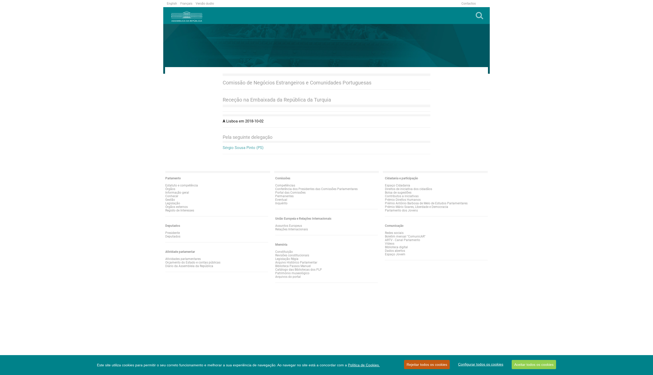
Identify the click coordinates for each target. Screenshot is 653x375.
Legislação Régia (286, 259)
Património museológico (292, 273)
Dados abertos (395, 251)
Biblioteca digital (396, 247)
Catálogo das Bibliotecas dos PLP (298, 269)
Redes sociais (394, 233)
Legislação (172, 203)
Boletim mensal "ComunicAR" (405, 236)
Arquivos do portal (288, 277)
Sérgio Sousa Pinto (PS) (243, 147)
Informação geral (177, 192)
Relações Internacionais (291, 229)
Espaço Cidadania (397, 185)
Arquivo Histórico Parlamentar (296, 262)
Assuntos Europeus (288, 226)
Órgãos (170, 189)
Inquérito (281, 203)
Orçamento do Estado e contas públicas (192, 262)
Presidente (172, 233)
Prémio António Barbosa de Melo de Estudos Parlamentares (426, 203)
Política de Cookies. (364, 365)
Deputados (172, 236)
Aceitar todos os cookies (534, 364)
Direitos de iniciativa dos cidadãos (408, 189)
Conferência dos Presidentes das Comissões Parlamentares (316, 189)
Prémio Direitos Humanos (403, 200)
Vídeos (389, 243)
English (172, 3)
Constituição (284, 252)
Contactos (468, 3)
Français (186, 3)
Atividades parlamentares (183, 259)
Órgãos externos (176, 207)
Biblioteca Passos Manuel (293, 266)
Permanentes (284, 196)
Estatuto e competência (181, 185)
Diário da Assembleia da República (189, 266)
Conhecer (171, 196)
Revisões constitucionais (292, 255)
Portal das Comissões (290, 192)
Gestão (170, 200)
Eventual (281, 200)
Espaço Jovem (395, 254)
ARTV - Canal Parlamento (402, 240)
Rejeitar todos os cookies (427, 364)
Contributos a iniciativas (402, 196)
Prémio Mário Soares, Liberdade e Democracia (416, 207)
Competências (285, 185)
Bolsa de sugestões (398, 192)
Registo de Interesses (179, 210)
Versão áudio (205, 3)
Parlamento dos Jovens (401, 210)
